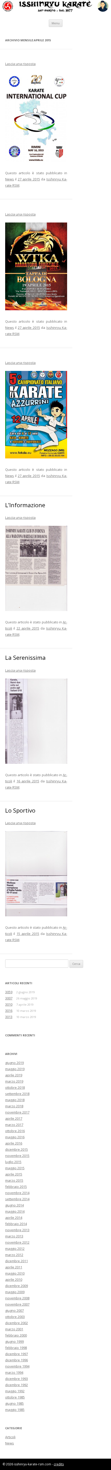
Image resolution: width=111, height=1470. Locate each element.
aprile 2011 (13, 1267)
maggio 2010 (15, 1273)
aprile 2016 (13, 1143)
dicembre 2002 (16, 1323)
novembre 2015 (17, 1155)
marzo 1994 (14, 1372)
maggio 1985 (15, 1409)
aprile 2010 (13, 1279)
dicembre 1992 (16, 1384)
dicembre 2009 (16, 1285)
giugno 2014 (14, 1205)
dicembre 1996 (16, 1360)
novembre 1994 (17, 1366)
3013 (8, 1016)
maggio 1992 (15, 1391)
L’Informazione (25, 505)
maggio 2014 (15, 1211)
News (9, 179)
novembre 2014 (17, 1192)
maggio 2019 (15, 1069)
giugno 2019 (14, 1062)
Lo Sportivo (20, 810)
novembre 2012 (17, 1242)
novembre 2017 (17, 1112)
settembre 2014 (17, 1199)
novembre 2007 (17, 1304)
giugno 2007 (14, 1310)
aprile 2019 (13, 1075)
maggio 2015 (15, 1168)
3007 (8, 998)
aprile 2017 (13, 1118)
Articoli (10, 1437)
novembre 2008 (17, 1298)
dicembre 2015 (16, 1149)
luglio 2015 (13, 1161)
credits (59, 1464)
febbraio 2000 (16, 1335)
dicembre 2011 (16, 1261)
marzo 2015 (14, 1180)
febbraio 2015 (16, 1186)
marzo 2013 (14, 1236)
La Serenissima (25, 657)
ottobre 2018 (15, 1087)
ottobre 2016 (15, 1131)
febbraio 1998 (16, 1347)
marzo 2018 (14, 1106)
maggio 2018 (15, 1100)
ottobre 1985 (15, 1397)
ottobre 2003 (15, 1316)
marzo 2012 (14, 1254)
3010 (8, 1004)
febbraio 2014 (16, 1223)
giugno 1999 (14, 1341)
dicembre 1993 (16, 1378)
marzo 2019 (14, 1081)
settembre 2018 (17, 1093)
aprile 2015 (13, 1174)
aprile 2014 (13, 1217)
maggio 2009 (15, 1292)
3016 (8, 1010)
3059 (8, 992)
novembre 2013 (17, 1230)
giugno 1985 (14, 1403)
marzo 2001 (14, 1329)
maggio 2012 (15, 1248)
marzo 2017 (14, 1124)
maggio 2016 (15, 1137)
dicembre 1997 (16, 1354)
